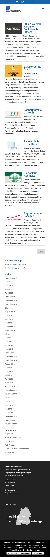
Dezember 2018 (11, 300)
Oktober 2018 (10, 308)
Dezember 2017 (11, 327)
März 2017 (9, 349)
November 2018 (11, 304)
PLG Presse (9, 445)
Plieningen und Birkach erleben (17, 449)
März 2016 (9, 383)
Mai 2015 (8, 409)
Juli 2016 (8, 368)
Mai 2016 (8, 375)
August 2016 (10, 364)
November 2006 (11, 424)
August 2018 (10, 312)
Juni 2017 (9, 342)
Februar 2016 (10, 386)
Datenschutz (38, 553)
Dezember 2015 (11, 390)
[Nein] (47, 548)
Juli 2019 (8, 282)
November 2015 (11, 394)
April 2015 (9, 413)
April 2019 (9, 293)
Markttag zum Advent (13, 437)
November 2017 (11, 330)
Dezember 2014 (11, 416)
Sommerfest (9, 452)
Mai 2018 (8, 323)
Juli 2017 (8, 338)
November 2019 (11, 278)
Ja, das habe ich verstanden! (18, 553)
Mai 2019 (8, 289)
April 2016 (9, 379)
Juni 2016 (9, 372)
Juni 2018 (9, 319)
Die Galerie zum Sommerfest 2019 (18, 268)
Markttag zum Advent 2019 (15, 264)
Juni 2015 (9, 405)
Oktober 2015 (10, 398)
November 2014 (11, 420)
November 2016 (11, 360)
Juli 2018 (8, 315)
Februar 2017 (10, 353)
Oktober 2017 (10, 334)
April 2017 (9, 345)
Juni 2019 (9, 285)
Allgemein (9, 434)
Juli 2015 (8, 401)
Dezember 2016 (11, 356)
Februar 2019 (10, 297)
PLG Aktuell (9, 441)
